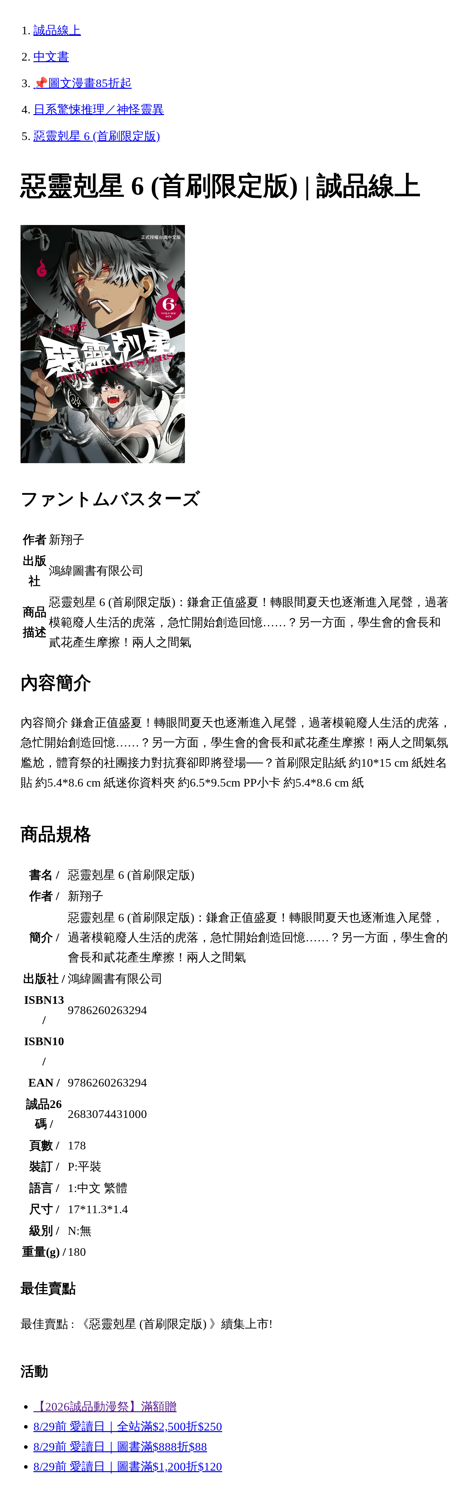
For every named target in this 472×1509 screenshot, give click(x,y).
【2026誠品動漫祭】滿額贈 (105, 1406)
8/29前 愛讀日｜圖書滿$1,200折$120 (127, 1466)
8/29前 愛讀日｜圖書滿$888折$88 (120, 1446)
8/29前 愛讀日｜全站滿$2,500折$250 (127, 1426)
